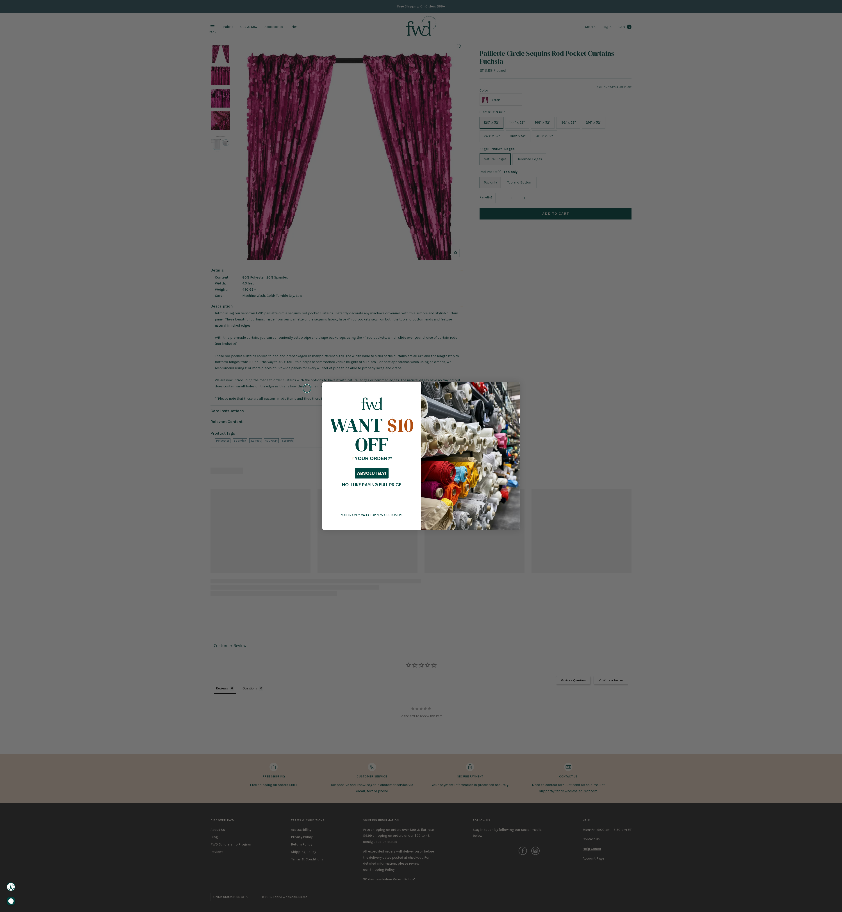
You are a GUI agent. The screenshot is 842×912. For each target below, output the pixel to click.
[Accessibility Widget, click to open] (11, 886)
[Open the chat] (11, 901)
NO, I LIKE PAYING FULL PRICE (371, 484)
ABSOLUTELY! (371, 473)
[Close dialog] (307, 388)
